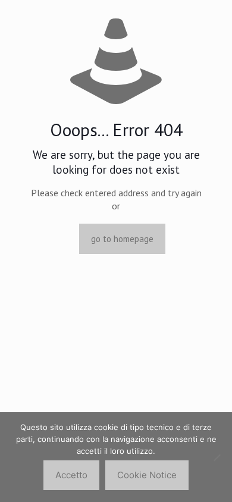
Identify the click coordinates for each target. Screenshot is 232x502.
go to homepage (122, 238)
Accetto (71, 475)
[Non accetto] (217, 457)
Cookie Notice (147, 475)
